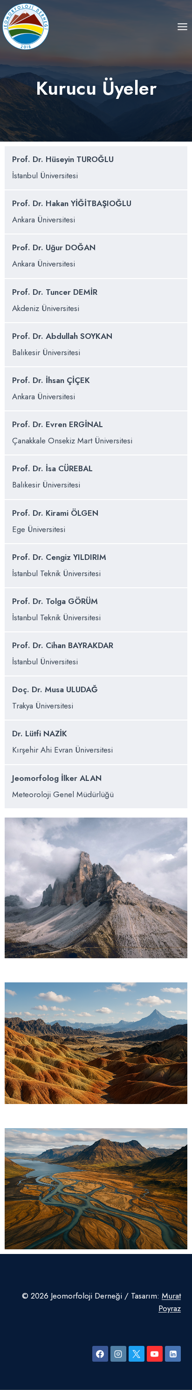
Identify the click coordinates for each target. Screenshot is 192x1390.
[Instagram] (118, 1354)
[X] (136, 1354)
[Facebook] (100, 1354)
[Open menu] (182, 26)
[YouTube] (155, 1354)
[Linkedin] (173, 1354)
